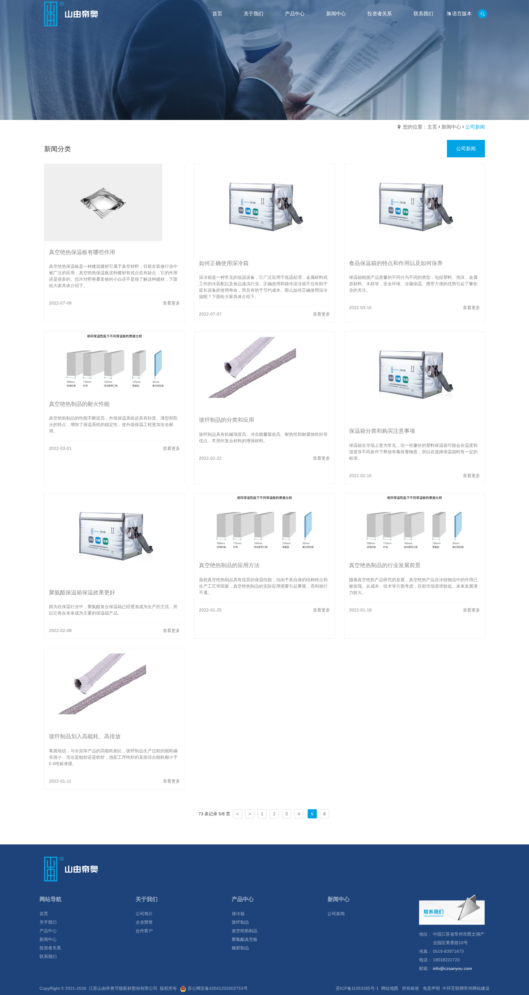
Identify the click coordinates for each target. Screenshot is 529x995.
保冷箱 (238, 913)
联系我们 (48, 956)
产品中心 (48, 930)
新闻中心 (451, 126)
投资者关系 (50, 947)
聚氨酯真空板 (244, 939)
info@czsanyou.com (452, 968)
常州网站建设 (477, 988)
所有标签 (410, 988)
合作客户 (144, 930)
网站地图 (389, 988)
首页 (43, 913)
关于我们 (48, 922)
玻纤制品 (240, 922)
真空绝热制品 (244, 930)
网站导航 (50, 899)
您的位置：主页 (420, 126)
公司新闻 (336, 913)
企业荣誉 (144, 922)
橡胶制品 (240, 947)
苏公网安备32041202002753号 (218, 988)
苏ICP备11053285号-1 (357, 988)
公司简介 (144, 913)
